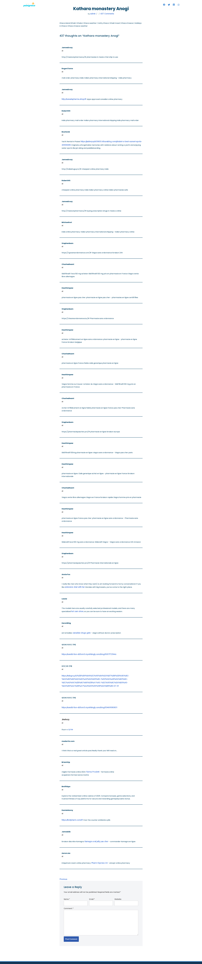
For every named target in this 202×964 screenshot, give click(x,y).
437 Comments (107, 13)
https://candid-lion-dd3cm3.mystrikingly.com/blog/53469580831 (90, 707)
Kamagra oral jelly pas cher (96, 841)
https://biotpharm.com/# (72, 820)
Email (92, 899)
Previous (63, 879)
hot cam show (77, 611)
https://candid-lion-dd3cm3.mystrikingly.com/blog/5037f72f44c (89, 654)
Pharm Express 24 (99, 863)
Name (67, 899)
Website (117, 899)
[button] (164, 5)
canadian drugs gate (82, 633)
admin (93, 13)
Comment (69, 908)
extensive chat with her (75, 587)
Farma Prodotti (92, 772)
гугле (70, 729)
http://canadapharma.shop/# (74, 99)
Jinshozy (65, 719)
